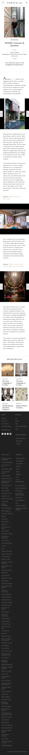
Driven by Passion (6, 605)
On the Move (5, 738)
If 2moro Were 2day (7, 469)
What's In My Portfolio (21, 426)
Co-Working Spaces (7, 543)
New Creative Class (7, 651)
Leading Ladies (6, 621)
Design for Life (6, 496)
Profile (17, 421)
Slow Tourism (5, 531)
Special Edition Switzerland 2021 (20, 494)
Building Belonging (7, 745)
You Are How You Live (6, 465)
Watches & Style (20, 458)
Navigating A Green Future (7, 587)
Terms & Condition (6, 426)
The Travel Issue (6, 624)
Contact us (4, 421)
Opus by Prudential (20, 488)
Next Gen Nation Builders (6, 709)
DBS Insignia (18, 490)
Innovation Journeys (7, 602)
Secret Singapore (20, 500)
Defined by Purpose (7, 664)
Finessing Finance (6, 485)
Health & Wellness (6, 597)
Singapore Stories (6, 599)
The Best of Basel (6, 508)
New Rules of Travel (7, 578)
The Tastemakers (6, 680)
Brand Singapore (6, 511)
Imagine (4, 516)
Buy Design (5, 519)
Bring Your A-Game (7, 570)
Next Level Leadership (5, 661)
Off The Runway (6, 476)
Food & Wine (19, 463)
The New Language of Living (7, 742)
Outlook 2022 (5, 581)
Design (18, 471)
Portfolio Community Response (7, 562)
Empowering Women (7, 728)
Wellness (18, 474)
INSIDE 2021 (5, 572)
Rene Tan (13, 79)
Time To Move (5, 540)
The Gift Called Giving (6, 472)
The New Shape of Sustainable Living (6, 713)
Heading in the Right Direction (7, 667)
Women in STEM (6, 559)
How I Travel (5, 674)
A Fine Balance (5, 645)
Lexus (16, 503)
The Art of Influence (7, 725)
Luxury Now (5, 501)
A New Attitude (5, 618)
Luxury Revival (5, 575)
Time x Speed (5, 490)
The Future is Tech (6, 493)
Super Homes (5, 521)
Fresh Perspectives (7, 551)
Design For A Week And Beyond (7, 459)
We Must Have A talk (7, 498)
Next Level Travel (6, 699)
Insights (18, 443)
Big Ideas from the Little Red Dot (6, 482)
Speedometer (19, 461)
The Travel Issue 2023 (6, 627)
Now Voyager (5, 488)
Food (3, 548)
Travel (17, 469)
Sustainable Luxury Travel (7, 566)
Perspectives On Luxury (6, 527)
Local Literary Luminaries (5, 537)
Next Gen (4, 633)
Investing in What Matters (6, 731)
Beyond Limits (5, 722)
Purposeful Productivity (5, 615)
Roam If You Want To (7, 513)
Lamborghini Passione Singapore (21, 509)
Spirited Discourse (7, 478)
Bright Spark (5, 694)
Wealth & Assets (20, 438)
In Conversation (6, 556)
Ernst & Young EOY (20, 485)
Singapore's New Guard (6, 688)
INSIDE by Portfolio (20, 505)
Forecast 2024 (5, 648)
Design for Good (6, 636)
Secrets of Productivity (5, 591)
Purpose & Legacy (6, 706)
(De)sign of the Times (6, 608)
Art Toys (4, 546)
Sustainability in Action (6, 677)
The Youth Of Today (7, 533)
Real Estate (19, 441)
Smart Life (4, 524)
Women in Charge (6, 671)
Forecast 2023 (5, 612)
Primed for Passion (7, 643)
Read (16, 429)
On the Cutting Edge (7, 462)
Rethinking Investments (5, 702)
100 (16, 418)
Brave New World (6, 594)
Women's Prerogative (5, 504)
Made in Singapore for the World (7, 639)
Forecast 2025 (5, 657)
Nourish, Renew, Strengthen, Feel (6, 654)
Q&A (16, 423)
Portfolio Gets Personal (5, 735)
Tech (17, 477)
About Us (4, 418)
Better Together (6, 697)
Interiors (18, 466)
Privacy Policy (5, 423)
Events (18, 479)
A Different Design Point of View (7, 684)
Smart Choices (5, 630)
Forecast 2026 (5, 719)
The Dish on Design (7, 583)
